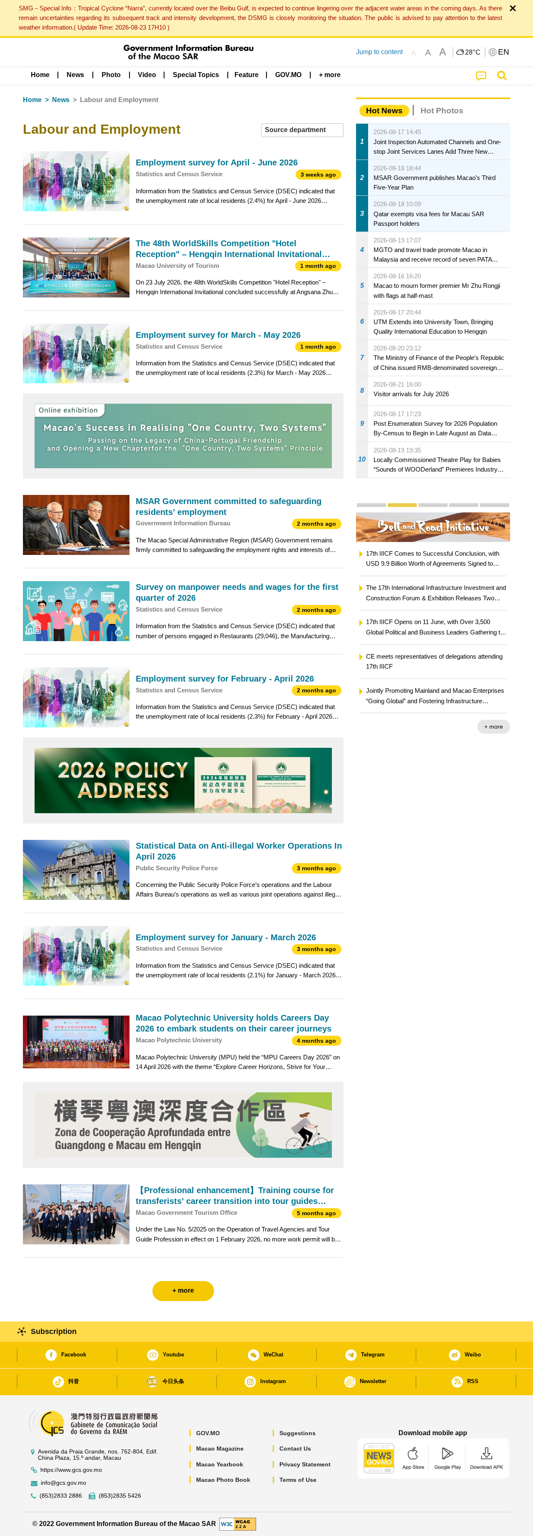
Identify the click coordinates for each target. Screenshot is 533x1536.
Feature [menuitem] (246, 74)
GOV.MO (208, 1433)
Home (32, 99)
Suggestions (297, 1433)
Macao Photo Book (223, 1479)
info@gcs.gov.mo (63, 1483)
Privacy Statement (305, 1464)
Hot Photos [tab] (442, 110)
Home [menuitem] (40, 74)
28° (473, 52)
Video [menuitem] (147, 74)
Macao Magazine (220, 1448)
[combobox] (302, 130)
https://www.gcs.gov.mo (71, 1470)
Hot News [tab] (384, 110)
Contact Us (295, 1448)
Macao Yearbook (219, 1464)
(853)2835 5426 (120, 1496)
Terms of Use (297, 1479)
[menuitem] (75, 75)
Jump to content (379, 51)
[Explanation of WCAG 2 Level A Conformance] (237, 1523)
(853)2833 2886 (61, 1496)
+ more (372, 726)
